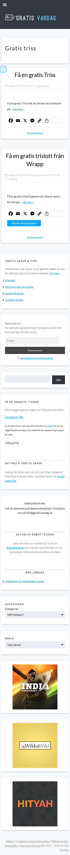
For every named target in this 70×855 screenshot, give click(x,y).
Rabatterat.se (15, 547)
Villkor (10, 841)
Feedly (49, 426)
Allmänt (13, 178)
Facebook (11, 417)
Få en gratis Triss (35, 74)
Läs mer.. (54, 273)
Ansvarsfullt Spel (30, 845)
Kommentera (35, 133)
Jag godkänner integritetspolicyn (36, 358)
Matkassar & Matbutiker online (24, 581)
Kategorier (11, 608)
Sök (58, 380)
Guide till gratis (14, 293)
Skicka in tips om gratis (19, 286)
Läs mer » (18, 109)
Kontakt (10, 280)
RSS (21, 417)
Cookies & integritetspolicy (33, 841)
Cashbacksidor (14, 299)
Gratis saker (42, 85)
